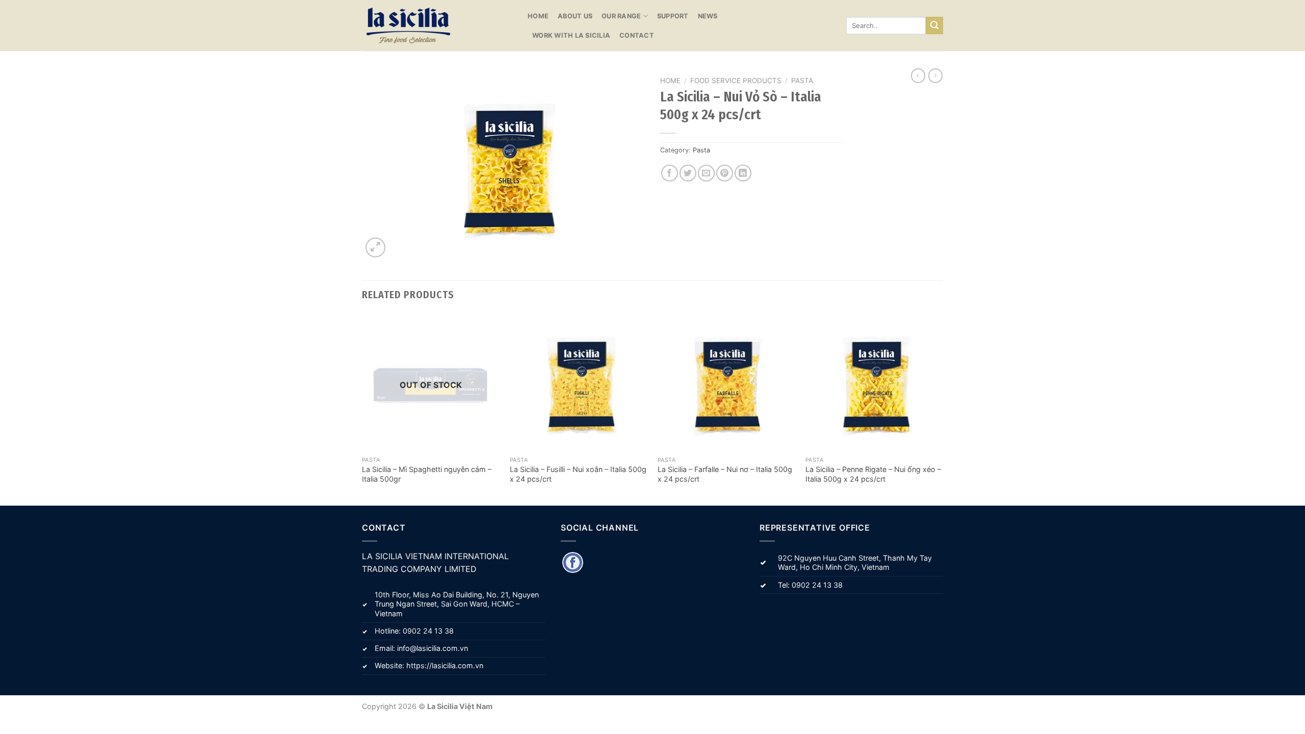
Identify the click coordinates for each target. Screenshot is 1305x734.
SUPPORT (673, 16)
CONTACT (636, 35)
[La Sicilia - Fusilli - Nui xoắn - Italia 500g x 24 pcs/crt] (578, 382)
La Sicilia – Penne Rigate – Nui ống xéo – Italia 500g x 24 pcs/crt (873, 474)
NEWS (708, 16)
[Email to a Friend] (706, 173)
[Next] (942, 408)
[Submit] (934, 25)
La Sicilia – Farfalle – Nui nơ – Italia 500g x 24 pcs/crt (725, 474)
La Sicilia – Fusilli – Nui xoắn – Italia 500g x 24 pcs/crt (578, 474)
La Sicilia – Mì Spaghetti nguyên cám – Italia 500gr (426, 474)
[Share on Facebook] (669, 173)
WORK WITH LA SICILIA (571, 35)
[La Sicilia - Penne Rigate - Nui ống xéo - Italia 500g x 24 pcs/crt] (874, 382)
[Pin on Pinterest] (724, 173)
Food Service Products (735, 80)
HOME (538, 16)
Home (670, 80)
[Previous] (362, 408)
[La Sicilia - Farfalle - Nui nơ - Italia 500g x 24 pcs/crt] (726, 382)
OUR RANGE (621, 16)
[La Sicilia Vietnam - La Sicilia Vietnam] (437, 25)
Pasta (802, 80)
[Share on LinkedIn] (743, 173)
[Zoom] (375, 247)
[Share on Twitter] (688, 173)
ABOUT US (575, 16)
